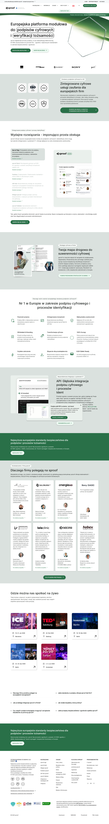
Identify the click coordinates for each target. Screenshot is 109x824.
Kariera (88, 773)
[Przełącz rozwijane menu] (40, 5)
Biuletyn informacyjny (61, 790)
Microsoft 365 (92, 406)
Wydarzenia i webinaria (59, 783)
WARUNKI (73, 815)
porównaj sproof (75, 767)
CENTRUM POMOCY (93, 1)
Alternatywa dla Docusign (75, 763)
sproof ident (44, 765)
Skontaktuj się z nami (90, 5)
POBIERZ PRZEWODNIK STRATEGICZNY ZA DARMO (74, 275)
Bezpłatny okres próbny (60, 766)
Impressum (62, 815)
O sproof (89, 762)
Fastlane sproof (45, 770)
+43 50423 (102, 1)
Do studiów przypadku (53, 577)
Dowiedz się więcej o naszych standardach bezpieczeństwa (78, 110)
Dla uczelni (74, 782)
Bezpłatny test (65, 10)
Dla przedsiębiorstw (76, 775)
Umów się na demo (39, 50)
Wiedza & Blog (60, 777)
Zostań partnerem (91, 770)
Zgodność (74, 769)
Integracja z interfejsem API (44, 779)
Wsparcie (89, 779)
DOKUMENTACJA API (64, 423)
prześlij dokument (58, 417)
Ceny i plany (59, 762)
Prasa (88, 776)
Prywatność (84, 815)
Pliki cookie (95, 815)
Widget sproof (44, 768)
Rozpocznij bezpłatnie (20, 50)
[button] (75, 5)
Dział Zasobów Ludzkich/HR (75, 778)
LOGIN (86, 1)
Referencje (47, 5)
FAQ (57, 787)
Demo (57, 769)
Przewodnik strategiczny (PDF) (61, 773)
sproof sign (43, 762)
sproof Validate (44, 776)
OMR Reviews (79, 803)
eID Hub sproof (44, 773)
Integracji (43, 783)
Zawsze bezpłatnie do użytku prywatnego (95, 14)
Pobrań (58, 780)
